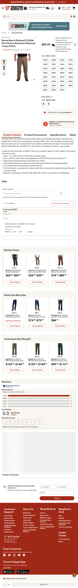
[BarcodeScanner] (74, 16)
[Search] (5, 16)
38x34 (54, 73)
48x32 (70, 85)
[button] (66, 2)
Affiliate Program (46, 518)
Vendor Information (46, 524)
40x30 (62, 73)
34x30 (45, 64)
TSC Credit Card (64, 539)
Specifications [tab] (58, 134)
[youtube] (19, 555)
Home (3, 33)
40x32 (70, 73)
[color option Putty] (49, 104)
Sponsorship (44, 515)
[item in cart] (74, 8)
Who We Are (27, 513)
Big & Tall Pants (17, 33)
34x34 (62, 64)
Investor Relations (29, 515)
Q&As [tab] (72, 134)
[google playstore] (23, 571)
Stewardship (27, 518)
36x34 (62, 68)
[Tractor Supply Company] (14, 8)
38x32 (45, 73)
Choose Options (14, 282)
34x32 (54, 64)
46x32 (45, 85)
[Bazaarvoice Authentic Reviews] (11, 386)
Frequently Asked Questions (10, 526)
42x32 (62, 77)
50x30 (54, 90)
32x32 (62, 60)
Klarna (61, 542)
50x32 (62, 90)
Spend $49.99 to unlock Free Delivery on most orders (33, 2)
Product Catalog (28, 525)
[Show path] (9, 33)
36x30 (45, 68)
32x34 (70, 60)
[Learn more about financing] (75, 44)
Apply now (64, 51)
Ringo (5, 211)
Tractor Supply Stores (30, 527)
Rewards (61, 518)
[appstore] (8, 571)
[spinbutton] (6, 584)
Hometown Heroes (65, 520)
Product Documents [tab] (35, 134)
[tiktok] (24, 555)
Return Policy (8, 518)
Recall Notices (9, 532)
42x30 (54, 77)
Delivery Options (9, 520)
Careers (42, 513)
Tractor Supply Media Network (47, 527)
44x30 (45, 81)
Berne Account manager (13, 227)
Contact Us (8, 529)
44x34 (62, 81)
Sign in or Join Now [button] (55, 125)
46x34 (54, 85)
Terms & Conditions (65, 527)
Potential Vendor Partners (45, 521)
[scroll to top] (74, 575)
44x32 (54, 81)
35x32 (70, 64)
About (61, 516)
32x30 (54, 60)
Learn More (61, 2)
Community (27, 520)
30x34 (45, 60)
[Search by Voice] (71, 16)
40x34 (45, 77)
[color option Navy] (43, 104)
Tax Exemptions (9, 523)
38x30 (70, 68)
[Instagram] (14, 555)
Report (30, 232)
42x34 (70, 77)
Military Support (28, 522)
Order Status (8, 516)
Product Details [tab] (12, 134)
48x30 (62, 85)
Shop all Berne (6, 37)
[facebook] (4, 555)
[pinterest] (9, 555)
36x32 (54, 68)
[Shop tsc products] (39, 26)
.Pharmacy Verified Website (29, 530)
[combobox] (65, 203)
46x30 (70, 81)
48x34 (45, 90)
